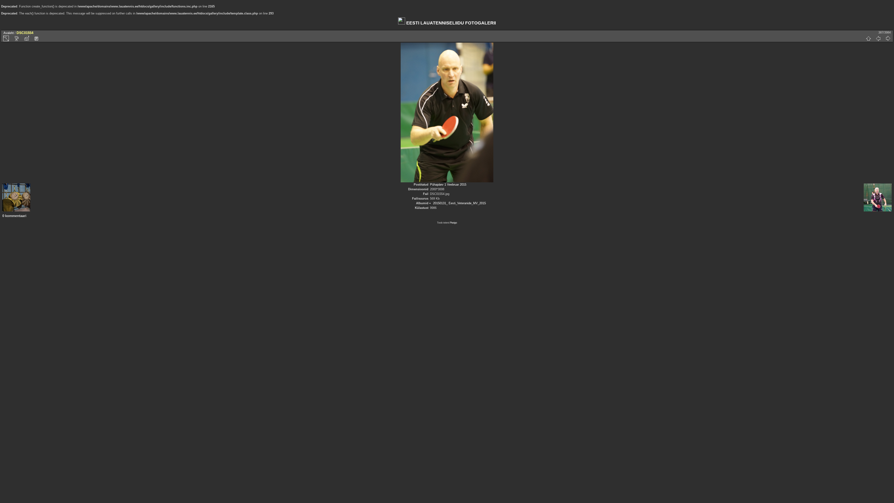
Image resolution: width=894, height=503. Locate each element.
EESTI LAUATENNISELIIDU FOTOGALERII (450, 22)
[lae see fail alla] (36, 38)
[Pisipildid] (868, 38)
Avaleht (8, 33)
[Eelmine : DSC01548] (878, 38)
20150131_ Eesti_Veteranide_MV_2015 (459, 203)
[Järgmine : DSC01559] (888, 38)
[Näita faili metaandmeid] (26, 38)
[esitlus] (17, 38)
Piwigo (453, 222)
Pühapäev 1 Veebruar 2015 (448, 184)
